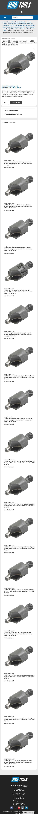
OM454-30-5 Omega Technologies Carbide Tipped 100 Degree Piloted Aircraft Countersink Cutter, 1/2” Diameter (19, 505)
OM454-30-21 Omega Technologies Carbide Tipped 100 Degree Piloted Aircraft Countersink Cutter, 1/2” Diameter (18, 292)
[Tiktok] (22, 807)
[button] (5, 17)
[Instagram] (15, 807)
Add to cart (16, 103)
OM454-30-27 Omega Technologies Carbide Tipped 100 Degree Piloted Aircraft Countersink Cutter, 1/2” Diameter (18, 249)
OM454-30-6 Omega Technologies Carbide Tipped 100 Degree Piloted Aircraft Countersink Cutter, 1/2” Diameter (19, 463)
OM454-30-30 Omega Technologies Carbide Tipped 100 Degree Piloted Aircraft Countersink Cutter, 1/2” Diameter (18, 206)
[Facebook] (11, 807)
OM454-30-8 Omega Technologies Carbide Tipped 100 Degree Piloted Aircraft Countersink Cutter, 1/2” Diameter (19, 377)
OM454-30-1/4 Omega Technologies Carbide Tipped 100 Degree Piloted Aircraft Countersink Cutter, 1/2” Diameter (18, 634)
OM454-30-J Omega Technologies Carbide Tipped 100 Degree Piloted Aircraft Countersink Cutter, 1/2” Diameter (19, 676)
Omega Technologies (8, 38)
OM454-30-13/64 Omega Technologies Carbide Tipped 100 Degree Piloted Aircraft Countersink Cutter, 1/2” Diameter (18, 420)
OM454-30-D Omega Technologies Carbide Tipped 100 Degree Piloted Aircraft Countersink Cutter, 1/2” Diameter (19, 591)
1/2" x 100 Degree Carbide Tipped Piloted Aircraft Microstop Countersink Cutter (19, 28)
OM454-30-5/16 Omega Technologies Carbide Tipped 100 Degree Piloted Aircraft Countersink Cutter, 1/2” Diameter (18, 762)
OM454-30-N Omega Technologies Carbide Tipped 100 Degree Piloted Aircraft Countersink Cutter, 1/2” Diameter (19, 719)
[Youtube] (19, 807)
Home (4, 22)
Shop (8, 22)
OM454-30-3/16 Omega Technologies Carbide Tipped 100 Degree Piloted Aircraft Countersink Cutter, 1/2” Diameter (18, 334)
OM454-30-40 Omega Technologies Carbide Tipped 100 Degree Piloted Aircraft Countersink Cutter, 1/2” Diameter (18, 163)
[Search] (31, 17)
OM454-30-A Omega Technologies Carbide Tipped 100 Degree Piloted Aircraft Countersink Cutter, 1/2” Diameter (19, 548)
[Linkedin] (26, 807)
